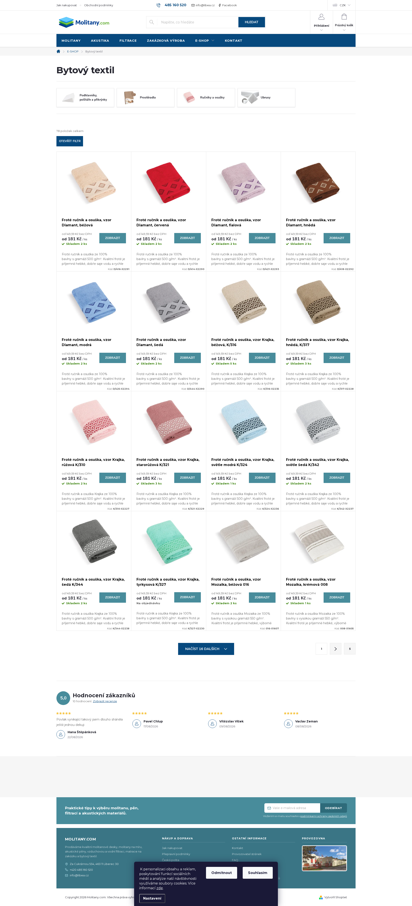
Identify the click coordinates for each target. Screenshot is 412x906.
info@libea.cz (205, 5)
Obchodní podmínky (98, 5)
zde (159, 888)
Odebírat (333, 808)
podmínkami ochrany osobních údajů (323, 816)
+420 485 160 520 (81, 869)
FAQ (235, 860)
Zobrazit (112, 238)
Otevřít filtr (70, 141)
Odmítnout (221, 873)
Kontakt (237, 848)
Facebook (229, 5)
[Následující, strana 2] (335, 649)
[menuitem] (71, 41)
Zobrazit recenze (105, 701)
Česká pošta (170, 860)
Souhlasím (257, 873)
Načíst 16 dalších (202, 649)
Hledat (251, 22)
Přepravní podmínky (176, 854)
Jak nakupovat (66, 5)
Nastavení (152, 898)
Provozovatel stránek (247, 854)
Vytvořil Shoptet (335, 897)
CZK (343, 5)
